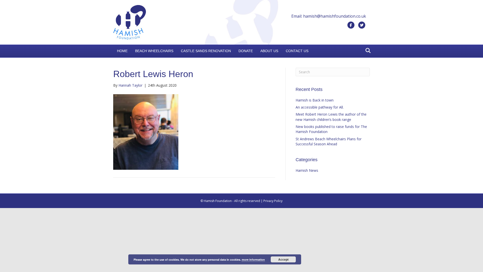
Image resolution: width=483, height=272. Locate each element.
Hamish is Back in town (315, 100)
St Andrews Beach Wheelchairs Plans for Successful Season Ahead (328, 141)
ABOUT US (269, 51)
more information (253, 259)
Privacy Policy (273, 201)
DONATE (245, 51)
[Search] (367, 50)
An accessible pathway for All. (320, 107)
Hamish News (307, 170)
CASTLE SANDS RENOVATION (206, 51)
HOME (122, 51)
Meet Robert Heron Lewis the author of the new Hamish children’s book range (331, 117)
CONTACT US (297, 51)
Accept (283, 259)
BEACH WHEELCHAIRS (154, 51)
